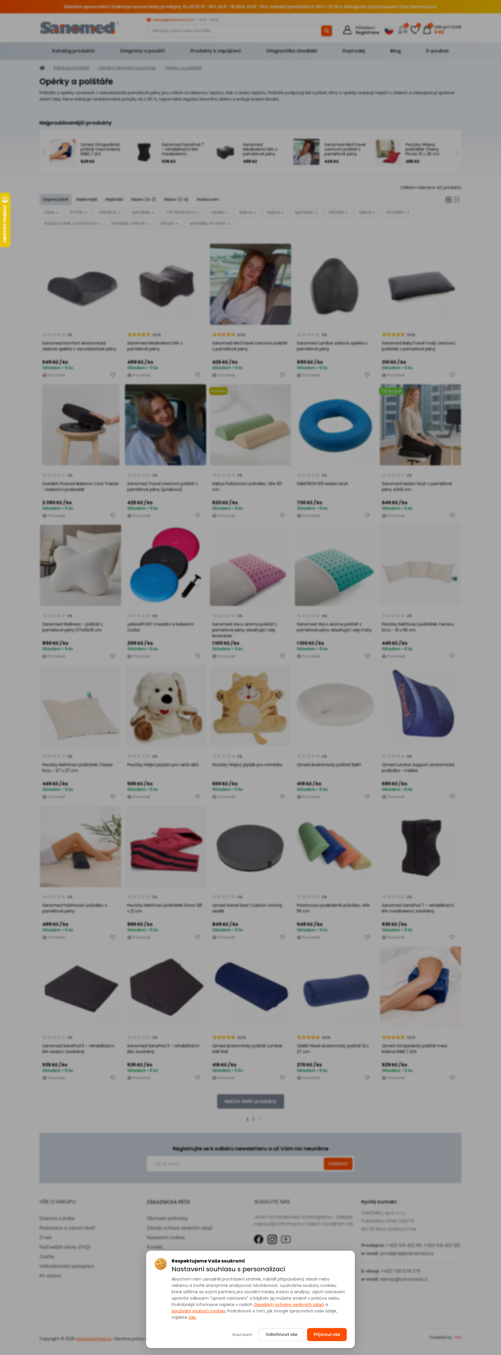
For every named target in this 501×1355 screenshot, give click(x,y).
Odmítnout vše (281, 1334)
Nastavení (242, 1334)
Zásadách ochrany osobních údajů (289, 1304)
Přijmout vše (327, 1334)
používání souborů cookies (198, 1311)
